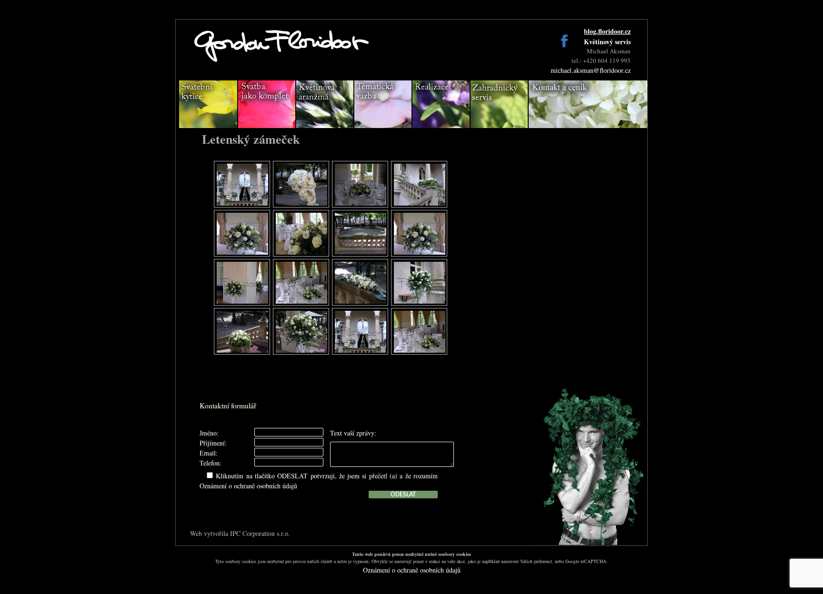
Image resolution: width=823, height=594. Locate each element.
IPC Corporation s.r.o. (260, 533)
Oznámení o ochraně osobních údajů (248, 485)
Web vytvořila (210, 533)
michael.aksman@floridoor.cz (591, 70)
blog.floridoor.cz (607, 31)
